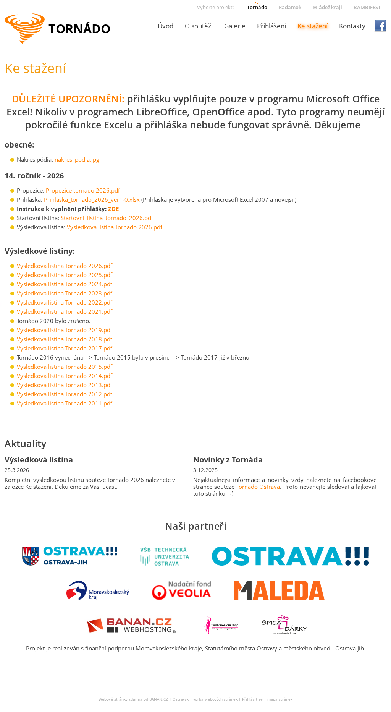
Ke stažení (312, 25)
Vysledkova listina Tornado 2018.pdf (64, 339)
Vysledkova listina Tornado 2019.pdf (64, 330)
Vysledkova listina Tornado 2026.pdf (114, 227)
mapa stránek (279, 699)
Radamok (290, 7)
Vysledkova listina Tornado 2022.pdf (64, 302)
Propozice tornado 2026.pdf (83, 190)
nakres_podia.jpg (77, 159)
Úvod (165, 25)
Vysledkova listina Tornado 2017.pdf (64, 348)
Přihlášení (271, 25)
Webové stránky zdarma (120, 699)
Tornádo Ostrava (258, 486)
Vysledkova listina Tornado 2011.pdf (64, 403)
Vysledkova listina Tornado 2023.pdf (64, 293)
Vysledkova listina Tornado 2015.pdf (64, 366)
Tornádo (257, 7)
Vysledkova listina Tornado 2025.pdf (64, 275)
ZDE (113, 208)
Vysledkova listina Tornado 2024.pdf (64, 284)
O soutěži (199, 25)
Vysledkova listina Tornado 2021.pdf (64, 311)
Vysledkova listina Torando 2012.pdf (64, 394)
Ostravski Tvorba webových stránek (205, 699)
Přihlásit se (252, 699)
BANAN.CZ (158, 699)
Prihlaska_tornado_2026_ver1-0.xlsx (92, 199)
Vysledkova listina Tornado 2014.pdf (64, 376)
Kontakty (352, 25)
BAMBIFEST (367, 7)
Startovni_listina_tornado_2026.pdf (107, 218)
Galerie (235, 25)
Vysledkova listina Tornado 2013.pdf (64, 385)
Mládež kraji (327, 7)
